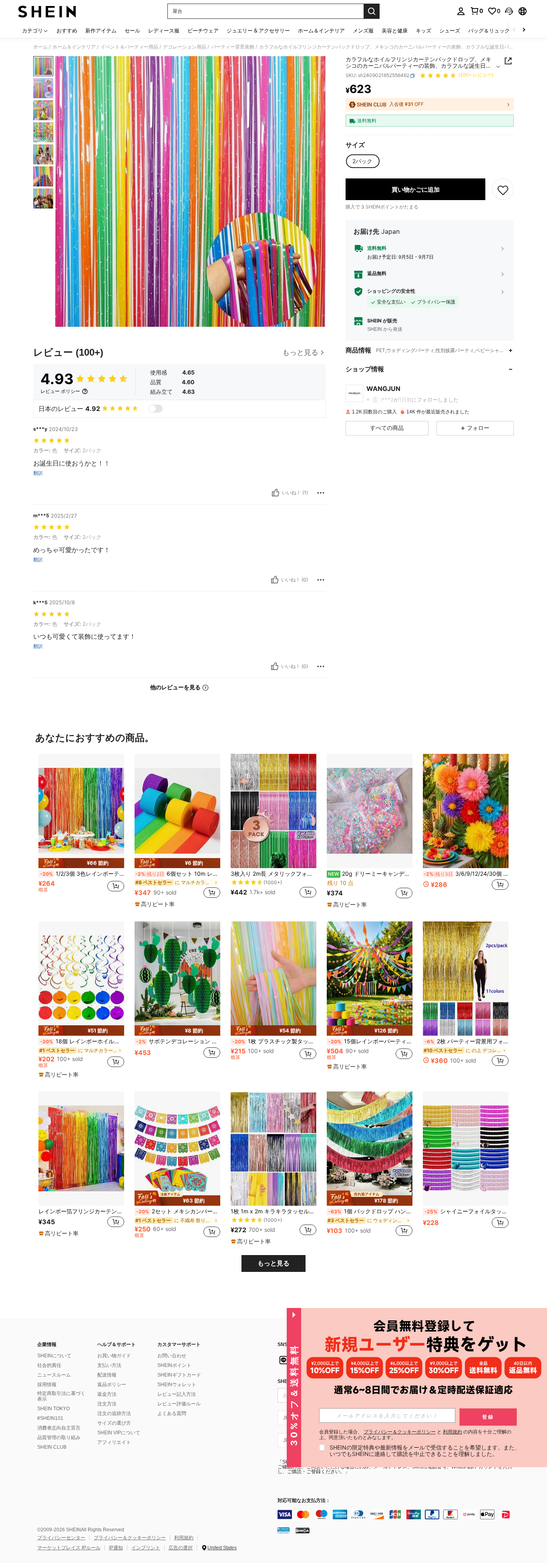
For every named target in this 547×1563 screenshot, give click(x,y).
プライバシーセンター (61, 1538)
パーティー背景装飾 (232, 47)
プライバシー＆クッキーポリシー (130, 1538)
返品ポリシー (111, 1384)
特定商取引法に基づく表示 (61, 1396)
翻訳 (38, 473)
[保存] (503, 189)
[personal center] (461, 11)
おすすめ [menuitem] (66, 30)
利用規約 (183, 1538)
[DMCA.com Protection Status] (303, 1530)
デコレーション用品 (184, 47)
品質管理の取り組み (58, 1437)
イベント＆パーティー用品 (129, 47)
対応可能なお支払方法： (304, 1500)
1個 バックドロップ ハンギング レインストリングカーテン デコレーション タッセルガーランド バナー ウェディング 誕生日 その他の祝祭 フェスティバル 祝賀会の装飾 (370, 1211)
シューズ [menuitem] (449, 30)
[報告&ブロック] (321, 493)
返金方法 (107, 1394)
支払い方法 (109, 1365)
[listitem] (81, 831)
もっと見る (273, 1263)
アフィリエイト (114, 1442)
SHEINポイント (174, 1365)
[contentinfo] (398, 1514)
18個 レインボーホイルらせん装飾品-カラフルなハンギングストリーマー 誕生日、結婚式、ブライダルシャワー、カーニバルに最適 (82, 1041)
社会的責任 (49, 1365)
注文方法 (107, 1404)
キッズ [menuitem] (423, 30)
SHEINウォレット (176, 1384)
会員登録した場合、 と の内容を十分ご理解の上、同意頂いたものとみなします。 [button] (415, 1434)
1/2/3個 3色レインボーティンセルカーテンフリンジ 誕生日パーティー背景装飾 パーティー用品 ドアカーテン (82, 874)
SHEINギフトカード (179, 1375)
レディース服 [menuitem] (163, 30)
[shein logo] (47, 11)
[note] (81, 863)
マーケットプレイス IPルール (69, 1548)
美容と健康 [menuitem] (395, 30)
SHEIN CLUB (51, 1447)
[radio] (362, 161)
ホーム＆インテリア (74, 47)
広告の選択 (181, 1548)
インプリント (145, 1548)
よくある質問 (171, 1413)
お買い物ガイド (114, 1356)
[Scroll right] (524, 30)
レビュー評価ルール (179, 1404)
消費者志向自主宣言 (58, 1428)
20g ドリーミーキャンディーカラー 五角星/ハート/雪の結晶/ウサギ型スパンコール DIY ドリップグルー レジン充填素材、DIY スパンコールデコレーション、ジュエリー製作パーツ (370, 874)
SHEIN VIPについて (118, 1432)
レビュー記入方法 (176, 1394)
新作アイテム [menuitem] (101, 30)
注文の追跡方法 (114, 1413)
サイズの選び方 (114, 1423)
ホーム (40, 47)
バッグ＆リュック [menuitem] (489, 30)
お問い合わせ (171, 1356)
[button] (509, 11)
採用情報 (46, 1384)
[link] (476, 11)
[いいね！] (275, 493)
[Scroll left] (514, 30)
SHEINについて (54, 1356)
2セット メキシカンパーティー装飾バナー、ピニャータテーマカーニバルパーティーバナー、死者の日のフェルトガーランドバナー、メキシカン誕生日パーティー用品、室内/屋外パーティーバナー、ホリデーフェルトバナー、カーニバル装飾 (178, 1211)
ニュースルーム (54, 1375)
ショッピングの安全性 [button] (391, 291)
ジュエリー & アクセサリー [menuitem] (258, 30)
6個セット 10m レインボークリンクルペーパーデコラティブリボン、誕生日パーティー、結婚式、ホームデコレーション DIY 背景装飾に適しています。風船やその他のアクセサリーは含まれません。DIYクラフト (177, 874)
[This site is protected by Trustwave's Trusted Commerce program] (284, 1530)
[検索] (372, 11)
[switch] (155, 409)
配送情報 (107, 1375)
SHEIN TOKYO (53, 1408)
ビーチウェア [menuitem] (203, 30)
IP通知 (116, 1548)
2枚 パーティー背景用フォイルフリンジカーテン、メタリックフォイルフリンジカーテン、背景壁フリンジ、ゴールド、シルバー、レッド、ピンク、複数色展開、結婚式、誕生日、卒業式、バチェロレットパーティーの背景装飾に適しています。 (466, 1041)
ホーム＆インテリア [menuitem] (321, 30)
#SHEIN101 (50, 1418)
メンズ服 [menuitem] (363, 30)
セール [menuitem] (132, 30)
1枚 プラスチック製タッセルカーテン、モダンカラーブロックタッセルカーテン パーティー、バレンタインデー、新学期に (274, 1041)
